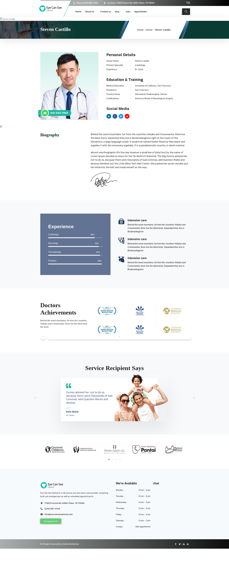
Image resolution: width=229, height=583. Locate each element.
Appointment (140, 11)
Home (78, 11)
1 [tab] (109, 459)
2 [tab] (112, 459)
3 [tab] (116, 459)
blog (117, 11)
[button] (43, 336)
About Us (89, 11)
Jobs (127, 11)
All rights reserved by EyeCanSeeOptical (61, 544)
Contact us (105, 11)
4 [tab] (120, 459)
